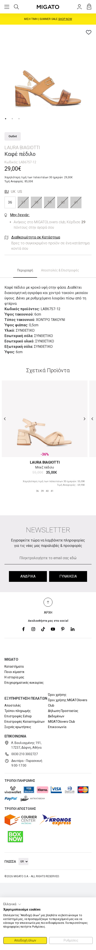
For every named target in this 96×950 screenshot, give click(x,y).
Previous (5, 419)
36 (10, 202)
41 (76, 202)
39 (50, 202)
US (20, 191)
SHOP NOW (65, 19)
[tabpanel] (48, 73)
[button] (12, 904)
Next (84, 419)
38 (36, 202)
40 (63, 202)
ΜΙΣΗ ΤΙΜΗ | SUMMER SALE (48, 19)
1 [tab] (5, 118)
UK (13, 191)
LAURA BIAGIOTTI (45, 462)
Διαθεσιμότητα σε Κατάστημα (35, 237)
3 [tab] (19, 118)
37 (23, 202)
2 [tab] (12, 118)
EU (6, 191)
